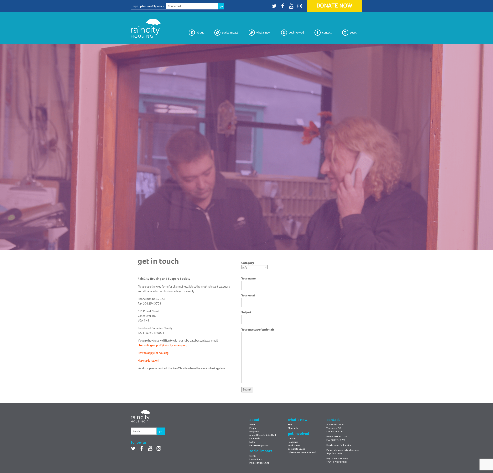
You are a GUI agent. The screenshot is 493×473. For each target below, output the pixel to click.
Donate (292, 439)
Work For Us (294, 445)
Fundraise (293, 442)
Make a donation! (148, 360)
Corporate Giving (296, 449)
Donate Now (334, 6)
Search (354, 32)
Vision (200, 47)
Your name (248, 278)
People (253, 428)
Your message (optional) (257, 329)
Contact (327, 32)
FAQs (252, 442)
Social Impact (230, 32)
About (200, 32)
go (160, 431)
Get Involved (296, 32)
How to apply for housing (153, 352)
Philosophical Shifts (225, 47)
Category (247, 263)
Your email (248, 295)
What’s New (263, 32)
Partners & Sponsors (259, 445)
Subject (246, 312)
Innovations (255, 459)
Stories (252, 456)
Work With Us (295, 47)
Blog (267, 47)
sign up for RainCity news (148, 6)
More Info (293, 428)
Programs (254, 432)
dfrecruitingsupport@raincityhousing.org (162, 345)
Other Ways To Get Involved (302, 452)
